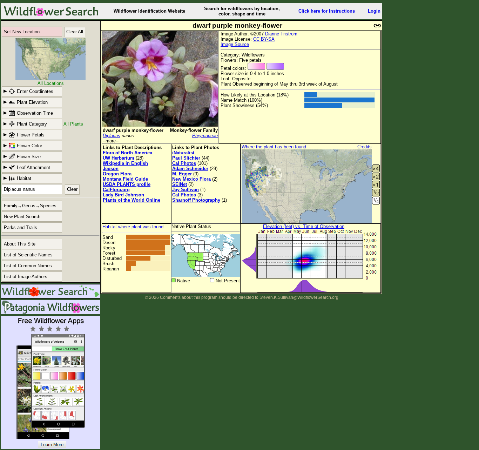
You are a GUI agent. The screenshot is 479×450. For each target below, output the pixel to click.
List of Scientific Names (28, 254)
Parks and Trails (20, 227)
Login (374, 11)
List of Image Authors (25, 276)
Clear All (74, 31)
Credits (364, 146)
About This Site (19, 244)
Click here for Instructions (326, 11)
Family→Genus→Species (30, 205)
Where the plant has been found (274, 146)
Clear (72, 189)
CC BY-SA (264, 39)
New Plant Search (22, 216)
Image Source (235, 44)
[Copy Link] (377, 25)
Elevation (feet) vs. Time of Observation (303, 226)
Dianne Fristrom (281, 33)
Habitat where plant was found (132, 226)
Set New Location (22, 31)
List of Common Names (28, 265)
